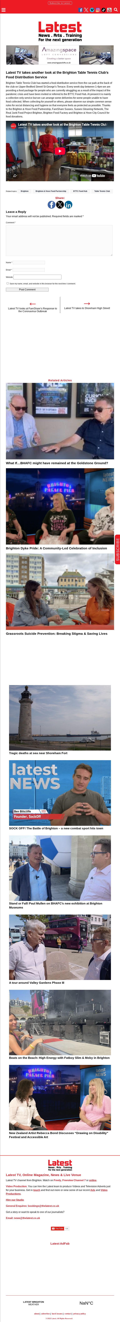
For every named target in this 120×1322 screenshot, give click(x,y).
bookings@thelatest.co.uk (43, 1206)
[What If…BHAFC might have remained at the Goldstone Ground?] (60, 421)
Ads (92, 1190)
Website (9, 277)
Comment (10, 223)
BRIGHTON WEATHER (60, 1303)
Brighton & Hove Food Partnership (51, 191)
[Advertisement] (60, 348)
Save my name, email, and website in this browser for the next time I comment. (43, 284)
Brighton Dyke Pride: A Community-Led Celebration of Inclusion (56, 548)
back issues (57, 1314)
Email (9, 270)
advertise (45, 1314)
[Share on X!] (60, 207)
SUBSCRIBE (118, 549)
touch (36, 1190)
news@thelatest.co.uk (27, 1218)
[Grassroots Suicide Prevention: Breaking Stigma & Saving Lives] (60, 591)
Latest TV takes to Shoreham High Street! (87, 308)
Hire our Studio (15, 1200)
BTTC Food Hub (80, 191)
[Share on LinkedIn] (68, 207)
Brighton (24, 191)
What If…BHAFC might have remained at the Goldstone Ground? (57, 463)
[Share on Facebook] (51, 207)
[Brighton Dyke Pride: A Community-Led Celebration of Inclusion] (60, 506)
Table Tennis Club (102, 191)
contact (68, 1314)
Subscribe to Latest (60, 3)
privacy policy (79, 1314)
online (92, 1180)
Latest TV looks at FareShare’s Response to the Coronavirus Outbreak (32, 310)
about (36, 1314)
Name (9, 262)
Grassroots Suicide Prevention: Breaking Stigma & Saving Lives (57, 633)
